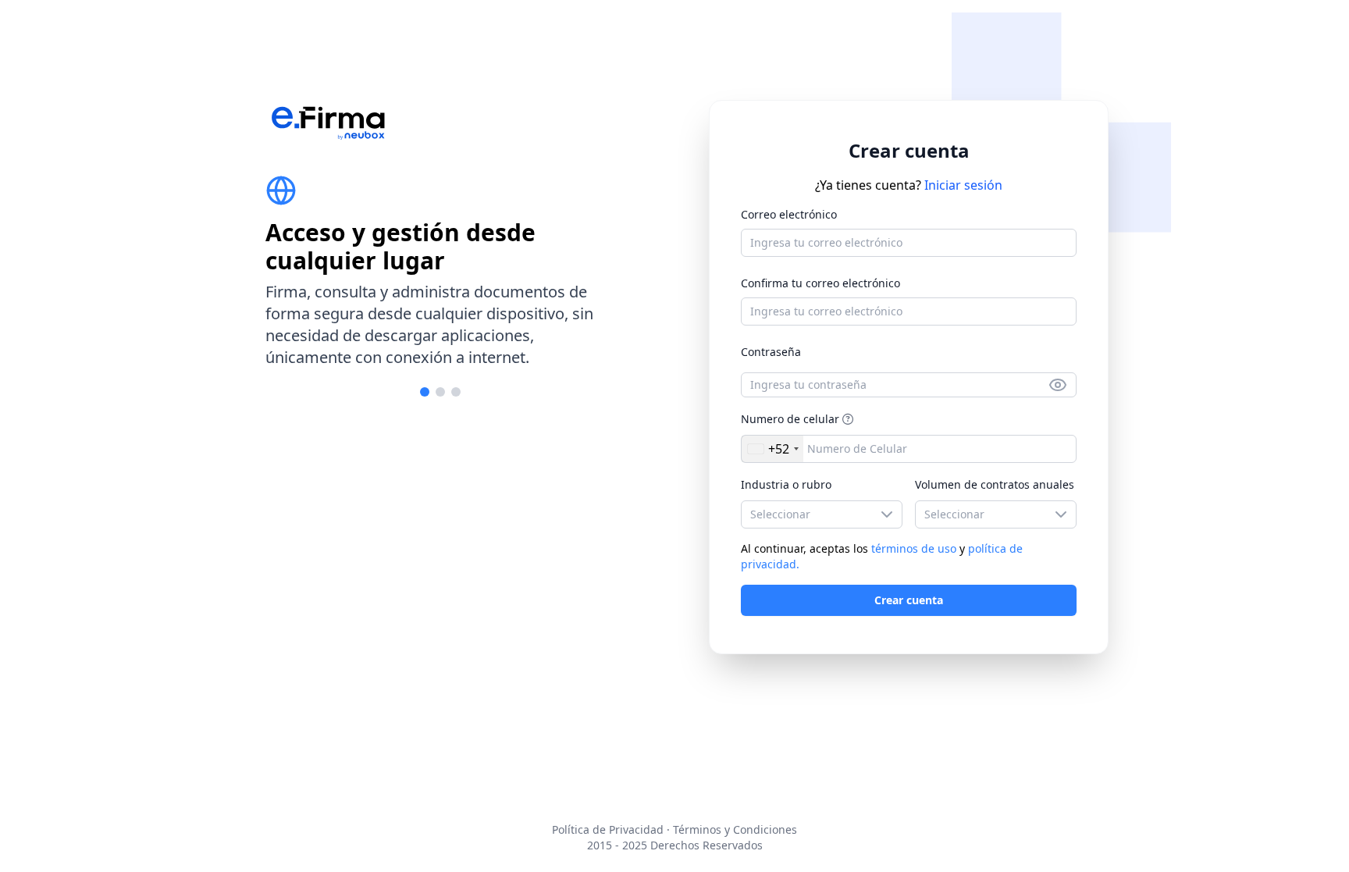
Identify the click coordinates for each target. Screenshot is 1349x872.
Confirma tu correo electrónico (820, 283)
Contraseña (771, 351)
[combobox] (772, 449)
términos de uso (915, 548)
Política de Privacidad (608, 829)
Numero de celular (790, 418)
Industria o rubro (786, 484)
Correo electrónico (789, 214)
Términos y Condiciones (735, 829)
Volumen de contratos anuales (994, 484)
